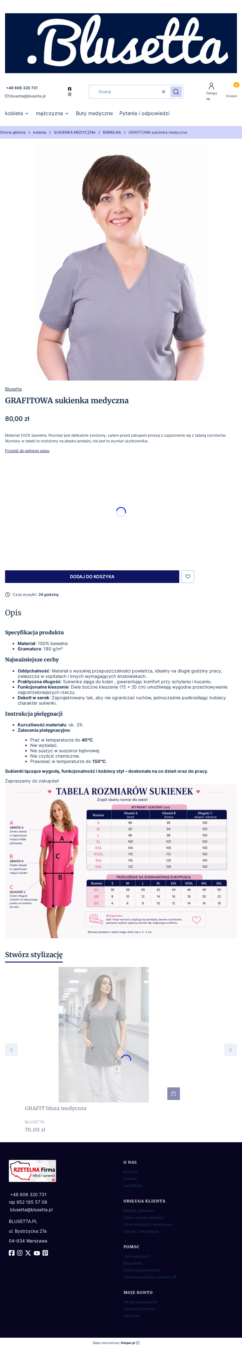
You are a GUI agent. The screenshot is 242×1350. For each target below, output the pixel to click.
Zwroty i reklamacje (141, 1231)
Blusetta (13, 389)
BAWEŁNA (112, 132)
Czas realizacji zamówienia (148, 1224)
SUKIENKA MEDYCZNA (74, 132)
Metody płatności (139, 1210)
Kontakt (130, 1171)
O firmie (130, 1178)
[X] (28, 1253)
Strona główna (13, 132)
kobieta (39, 132)
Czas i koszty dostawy (144, 1217)
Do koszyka (173, 1093)
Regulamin (133, 1263)
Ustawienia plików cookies (148, 1277)
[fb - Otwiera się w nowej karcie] (12, 1253)
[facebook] (70, 89)
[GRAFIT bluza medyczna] (103, 1035)
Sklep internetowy (114, 1343)
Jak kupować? (136, 1256)
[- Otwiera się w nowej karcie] (63, 1171)
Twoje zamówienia (140, 1302)
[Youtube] (37, 1253)
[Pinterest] (46, 1253)
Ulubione (131, 1315)
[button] (176, 91)
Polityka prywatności (142, 1270)
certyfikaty (133, 1185)
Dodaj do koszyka (92, 576)
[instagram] (70, 94)
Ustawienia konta (139, 1308)
